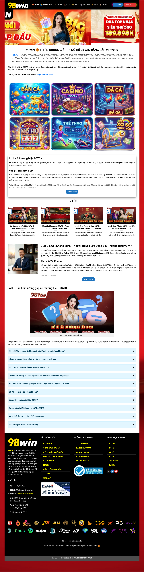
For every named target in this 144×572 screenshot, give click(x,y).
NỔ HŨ (77, 4)
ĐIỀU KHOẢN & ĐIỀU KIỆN (53, 464)
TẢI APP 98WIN (82, 455)
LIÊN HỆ (46, 476)
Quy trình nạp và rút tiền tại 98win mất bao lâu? (29, 379)
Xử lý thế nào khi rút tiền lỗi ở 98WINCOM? (27, 427)
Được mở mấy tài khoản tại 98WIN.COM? (26, 419)
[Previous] (7, 236)
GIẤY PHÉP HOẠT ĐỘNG (52, 481)
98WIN (37, 4)
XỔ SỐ (96, 4)
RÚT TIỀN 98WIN (82, 472)
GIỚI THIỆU (47, 455)
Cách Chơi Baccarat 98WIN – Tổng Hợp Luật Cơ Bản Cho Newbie (55, 238)
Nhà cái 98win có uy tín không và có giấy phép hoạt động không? (37, 362)
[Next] (136, 236)
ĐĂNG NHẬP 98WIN (83, 459)
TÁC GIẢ (46, 485)
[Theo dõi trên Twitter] (112, 482)
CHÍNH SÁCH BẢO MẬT (52, 459)
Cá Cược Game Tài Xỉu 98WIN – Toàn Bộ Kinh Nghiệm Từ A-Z (22, 238)
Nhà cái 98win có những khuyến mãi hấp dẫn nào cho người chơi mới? (39, 395)
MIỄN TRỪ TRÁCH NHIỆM (53, 468)
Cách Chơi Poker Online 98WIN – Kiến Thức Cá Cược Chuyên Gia (88, 238)
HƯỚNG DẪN (47, 4)
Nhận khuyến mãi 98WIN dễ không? (24, 436)
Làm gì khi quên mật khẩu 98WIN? (23, 411)
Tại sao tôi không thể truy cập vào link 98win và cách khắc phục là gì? (39, 387)
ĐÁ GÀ (68, 4)
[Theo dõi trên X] (108, 482)
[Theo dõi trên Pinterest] (116, 482)
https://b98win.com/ (45, 86)
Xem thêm (71, 203)
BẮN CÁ (104, 4)
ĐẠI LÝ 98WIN (48, 472)
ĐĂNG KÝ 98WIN (82, 464)
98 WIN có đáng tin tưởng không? (23, 403)
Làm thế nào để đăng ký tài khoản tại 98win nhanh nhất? (33, 370)
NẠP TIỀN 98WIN (82, 468)
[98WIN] (18, 5)
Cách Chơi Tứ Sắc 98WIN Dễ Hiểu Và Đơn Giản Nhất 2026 (121, 238)
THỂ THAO (86, 4)
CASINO (59, 4)
